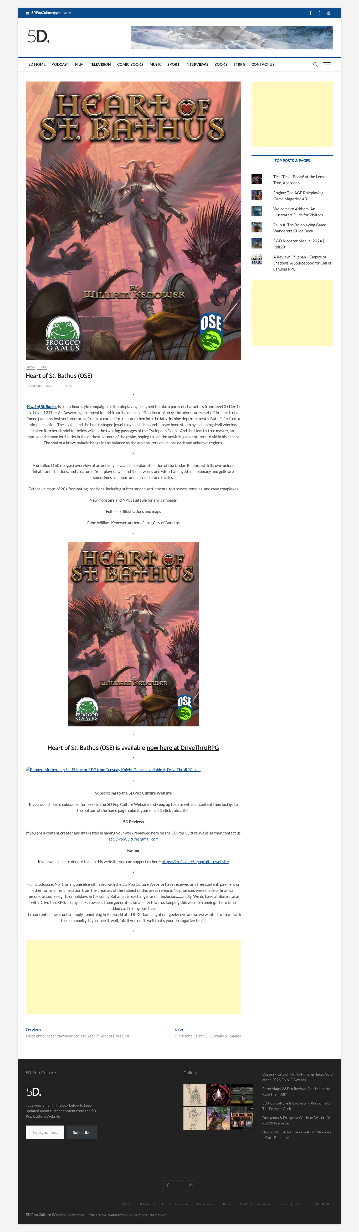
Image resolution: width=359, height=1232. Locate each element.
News (30, 367)
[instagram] (328, 13)
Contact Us (263, 64)
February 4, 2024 (40, 386)
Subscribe (81, 1132)
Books (221, 64)
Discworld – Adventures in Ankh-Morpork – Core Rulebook (296, 1135)
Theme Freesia (96, 1215)
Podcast (60, 64)
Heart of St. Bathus (42, 406)
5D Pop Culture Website (46, 1214)
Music (155, 64)
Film (79, 64)
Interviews (197, 64)
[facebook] (310, 13)
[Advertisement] (133, 977)
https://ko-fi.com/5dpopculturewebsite (195, 861)
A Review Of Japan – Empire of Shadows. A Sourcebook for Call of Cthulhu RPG (302, 262)
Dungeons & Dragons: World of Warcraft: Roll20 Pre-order (296, 1120)
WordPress (116, 1215)
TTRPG (239, 64)
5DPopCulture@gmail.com (50, 13)
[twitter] (319, 13)
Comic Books (130, 64)
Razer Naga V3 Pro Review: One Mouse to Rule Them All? (296, 1091)
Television (100, 64)
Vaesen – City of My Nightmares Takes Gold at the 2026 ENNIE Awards (297, 1077)
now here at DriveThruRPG (183, 747)
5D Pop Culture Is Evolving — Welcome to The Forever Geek (296, 1106)
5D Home (36, 64)
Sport (173, 64)
